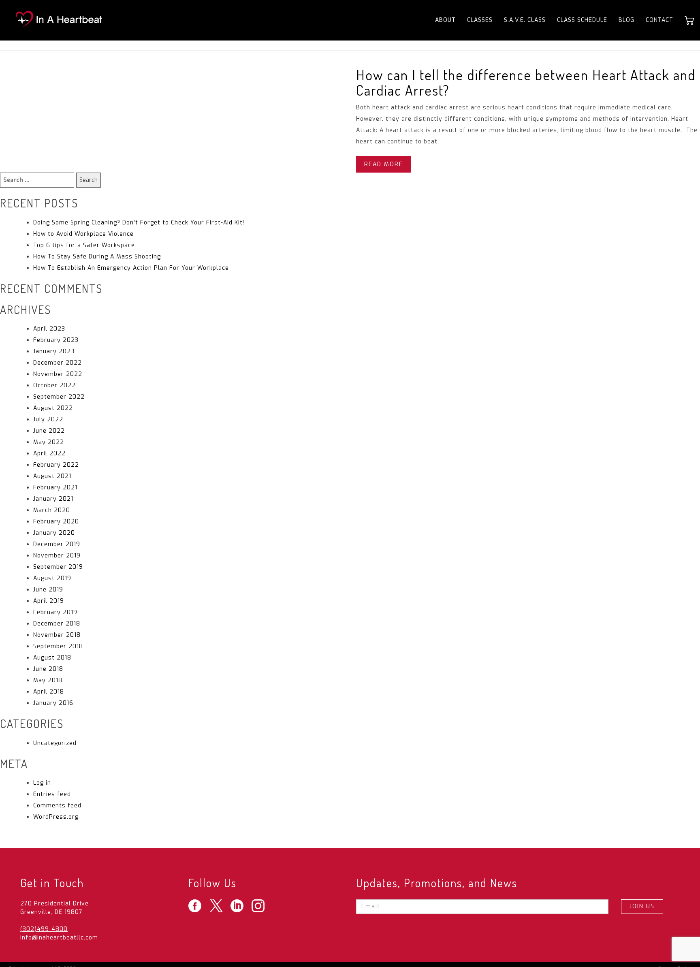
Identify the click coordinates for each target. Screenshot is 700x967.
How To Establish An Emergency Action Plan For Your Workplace (131, 268)
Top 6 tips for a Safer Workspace (84, 245)
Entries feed (52, 794)
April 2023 (49, 329)
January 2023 (54, 351)
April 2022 (49, 453)
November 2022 (57, 374)
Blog (626, 20)
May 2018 (47, 680)
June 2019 (48, 589)
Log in (42, 783)
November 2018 (57, 635)
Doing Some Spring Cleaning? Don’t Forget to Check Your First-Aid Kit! (138, 222)
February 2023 (56, 340)
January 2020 (54, 533)
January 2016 (53, 703)
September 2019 (58, 567)
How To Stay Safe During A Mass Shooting (97, 256)
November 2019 (57, 555)
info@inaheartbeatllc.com (59, 937)
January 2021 (53, 499)
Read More (383, 164)
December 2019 (56, 544)
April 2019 (48, 601)
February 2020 (56, 521)
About (445, 20)
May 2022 (48, 442)
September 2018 (58, 646)
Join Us (642, 906)
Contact (659, 20)
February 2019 (55, 612)
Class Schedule (582, 20)
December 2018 (56, 624)
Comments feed (57, 805)
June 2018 (48, 669)
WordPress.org (56, 817)
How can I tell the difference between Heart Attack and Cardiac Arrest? (526, 82)
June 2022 (49, 431)
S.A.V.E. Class (525, 20)
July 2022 (48, 419)
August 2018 (52, 658)
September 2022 (59, 397)
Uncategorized (55, 743)
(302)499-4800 (44, 929)
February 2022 (56, 465)
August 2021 (52, 476)
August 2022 (53, 408)
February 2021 (55, 487)
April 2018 (48, 692)
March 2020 (51, 510)
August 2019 (52, 578)
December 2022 (57, 363)
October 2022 (54, 385)
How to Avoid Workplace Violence (83, 234)
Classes (480, 20)
